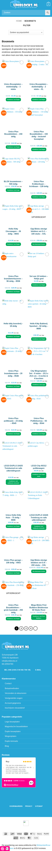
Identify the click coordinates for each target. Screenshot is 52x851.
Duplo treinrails (11, 741)
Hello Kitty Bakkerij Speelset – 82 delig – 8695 (38, 326)
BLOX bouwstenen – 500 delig (13, 182)
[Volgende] (35, 628)
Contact (8, 683)
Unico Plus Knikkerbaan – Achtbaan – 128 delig (38, 184)
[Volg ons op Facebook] (25, 802)
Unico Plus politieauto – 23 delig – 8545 (13, 420)
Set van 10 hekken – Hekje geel (39, 277)
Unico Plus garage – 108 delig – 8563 (13, 561)
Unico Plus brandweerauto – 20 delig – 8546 (13, 373)
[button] (3, 4)
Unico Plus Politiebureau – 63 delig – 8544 (38, 420)
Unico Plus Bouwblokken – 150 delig (13, 134)
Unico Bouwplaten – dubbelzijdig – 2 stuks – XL (39, 86)
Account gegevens (13, 703)
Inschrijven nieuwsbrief (15, 708)
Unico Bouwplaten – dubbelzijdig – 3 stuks (13, 86)
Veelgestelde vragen (13, 698)
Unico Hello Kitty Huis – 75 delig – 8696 (13, 517)
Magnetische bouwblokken (16, 726)
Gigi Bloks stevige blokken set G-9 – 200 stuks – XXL (38, 562)
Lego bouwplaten (12, 722)
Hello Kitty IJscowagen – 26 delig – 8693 (13, 231)
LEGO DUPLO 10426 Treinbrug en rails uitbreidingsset (38, 517)
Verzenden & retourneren (15, 693)
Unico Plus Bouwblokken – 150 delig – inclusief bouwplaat (39, 135)
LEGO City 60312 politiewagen (38, 467)
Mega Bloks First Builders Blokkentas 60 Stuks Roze (38, 607)
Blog (7, 746)
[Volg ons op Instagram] (27, 802)
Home (19, 21)
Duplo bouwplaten (13, 731)
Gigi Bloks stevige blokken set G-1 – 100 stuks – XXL (38, 231)
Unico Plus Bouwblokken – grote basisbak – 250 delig (13, 609)
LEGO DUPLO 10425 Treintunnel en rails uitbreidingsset (13, 468)
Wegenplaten (10, 736)
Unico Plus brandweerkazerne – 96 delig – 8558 (13, 278)
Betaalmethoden (12, 688)
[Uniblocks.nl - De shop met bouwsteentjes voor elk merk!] (25, 4)
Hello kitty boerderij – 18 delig (13, 325)
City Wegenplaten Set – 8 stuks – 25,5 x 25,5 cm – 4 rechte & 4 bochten (38, 374)
